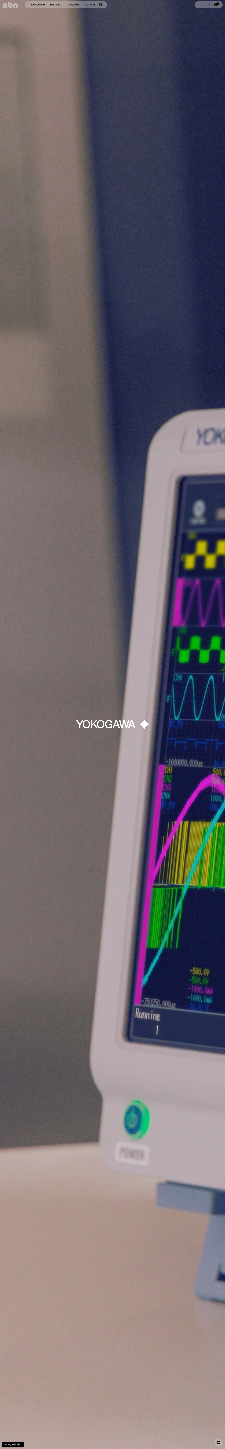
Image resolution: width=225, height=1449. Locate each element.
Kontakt (90, 4)
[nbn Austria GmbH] (10, 5)
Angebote (74, 4)
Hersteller (56, 4)
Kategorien (38, 4)
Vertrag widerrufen (13, 1444)
